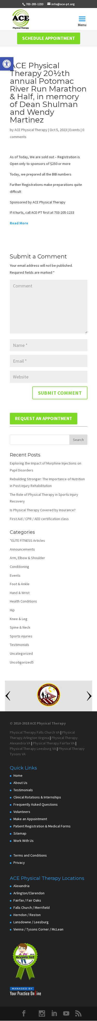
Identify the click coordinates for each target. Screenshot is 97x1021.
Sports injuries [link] (21, 636)
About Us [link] (20, 782)
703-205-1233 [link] (34, 4)
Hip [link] (12, 610)
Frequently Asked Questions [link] (35, 804)
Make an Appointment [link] (30, 819)
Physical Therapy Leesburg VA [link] (33, 748)
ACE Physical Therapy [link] (30, 129)
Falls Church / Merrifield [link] (31, 907)
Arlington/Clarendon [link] (28, 893)
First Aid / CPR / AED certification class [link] (39, 518)
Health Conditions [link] (23, 601)
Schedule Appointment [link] (48, 38)
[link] (6, 64)
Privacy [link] (19, 862)
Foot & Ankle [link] (19, 584)
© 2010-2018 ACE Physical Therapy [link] (38, 723)
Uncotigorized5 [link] (22, 662)
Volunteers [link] (21, 811)
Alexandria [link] (21, 885)
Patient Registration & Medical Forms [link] (42, 826)
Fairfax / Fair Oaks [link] (27, 900)
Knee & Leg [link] (18, 618)
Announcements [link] (22, 549)
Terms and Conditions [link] (30, 855)
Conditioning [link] (19, 566)
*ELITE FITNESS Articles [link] (27, 540)
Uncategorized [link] (21, 653)
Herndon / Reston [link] (27, 914)
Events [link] (74, 129)
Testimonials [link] (19, 644)
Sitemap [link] (19, 833)
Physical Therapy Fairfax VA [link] (54, 743)
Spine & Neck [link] (20, 627)
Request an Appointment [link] (43, 418)
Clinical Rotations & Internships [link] (37, 797)
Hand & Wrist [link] (19, 592)
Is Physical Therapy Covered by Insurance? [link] (43, 510)
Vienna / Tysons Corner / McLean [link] (38, 929)
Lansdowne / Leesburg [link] (31, 922)
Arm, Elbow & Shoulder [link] (27, 557)
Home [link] (18, 775)
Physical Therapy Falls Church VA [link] (35, 732)
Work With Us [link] (23, 840)
